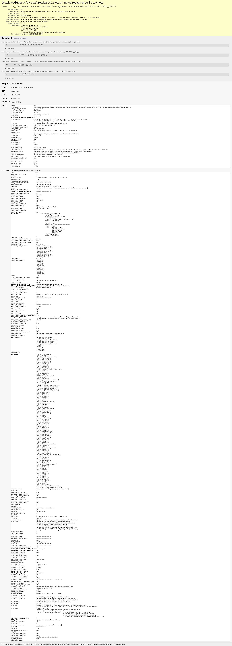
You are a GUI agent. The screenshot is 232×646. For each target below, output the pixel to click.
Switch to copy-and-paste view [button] (19, 38)
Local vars (10, 48)
